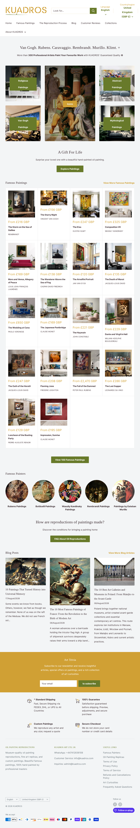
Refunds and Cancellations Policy (117, 776)
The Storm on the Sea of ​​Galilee (20, 228)
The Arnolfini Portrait (83, 279)
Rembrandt (13, 234)
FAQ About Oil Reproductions (70, 538)
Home (8, 23)
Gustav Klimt (79, 231)
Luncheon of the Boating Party (20, 437)
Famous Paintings (25, 23)
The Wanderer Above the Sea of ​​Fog (52, 281)
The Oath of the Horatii (19, 386)
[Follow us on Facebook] (115, 804)
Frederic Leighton (49, 390)
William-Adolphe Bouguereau (113, 339)
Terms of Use (110, 761)
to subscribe (89, 683)
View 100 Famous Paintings (70, 459)
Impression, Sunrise (50, 435)
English (10, 799)
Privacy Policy (110, 766)
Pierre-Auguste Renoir (19, 442)
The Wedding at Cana (19, 327)
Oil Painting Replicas (113, 757)
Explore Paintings (70, 168)
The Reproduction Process (53, 23)
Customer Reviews (90, 23)
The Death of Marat (114, 279)
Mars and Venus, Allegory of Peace (20, 281)
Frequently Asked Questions (117, 786)
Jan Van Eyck (79, 283)
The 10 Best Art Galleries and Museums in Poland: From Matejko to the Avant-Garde (114, 594)
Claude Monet (47, 331)
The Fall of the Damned (84, 386)
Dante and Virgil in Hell (116, 334)
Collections (111, 23)
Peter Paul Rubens (82, 390)
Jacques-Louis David (115, 283)
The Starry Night (48, 214)
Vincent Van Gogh (49, 219)
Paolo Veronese (16, 332)
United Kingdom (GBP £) (33, 799)
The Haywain (79, 332)
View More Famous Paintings (119, 182)
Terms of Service (112, 770)
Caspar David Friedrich (51, 286)
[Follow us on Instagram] (120, 804)
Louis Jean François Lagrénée (18, 287)
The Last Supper (113, 386)
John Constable (81, 337)
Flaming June (47, 386)
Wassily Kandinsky (114, 231)
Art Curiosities (110, 782)
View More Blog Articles (122, 552)
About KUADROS (14, 31)
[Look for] (93, 11)
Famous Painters (111, 752)
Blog (74, 23)
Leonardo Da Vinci (114, 390)
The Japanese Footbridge (53, 327)
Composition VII (113, 227)
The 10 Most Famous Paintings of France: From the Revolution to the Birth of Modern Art (68, 614)
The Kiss (77, 227)
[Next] (134, 492)
